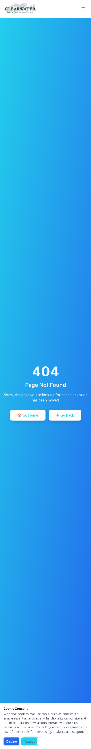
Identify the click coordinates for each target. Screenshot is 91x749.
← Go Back (65, 415)
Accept (30, 741)
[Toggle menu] (83, 9)
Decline (11, 741)
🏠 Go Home (27, 415)
